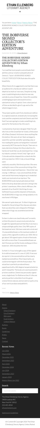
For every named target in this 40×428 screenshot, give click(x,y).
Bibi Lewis (7, 316)
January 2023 (7, 377)
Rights (4, 335)
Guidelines (6, 331)
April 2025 (6, 364)
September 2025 (8, 360)
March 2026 (6, 354)
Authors (5, 325)
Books (4, 328)
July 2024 (5, 370)
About (4, 304)
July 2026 (5, 351)
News (4, 338)
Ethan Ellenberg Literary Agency (20, 6)
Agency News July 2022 (10, 380)
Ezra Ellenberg (9, 313)
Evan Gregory (9, 319)
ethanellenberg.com (9, 408)
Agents (4, 308)
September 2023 (8, 374)
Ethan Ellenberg (9, 311)
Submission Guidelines (10, 413)
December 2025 (8, 357)
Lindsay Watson (9, 321)
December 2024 (8, 367)
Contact (5, 341)
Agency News (14, 292)
